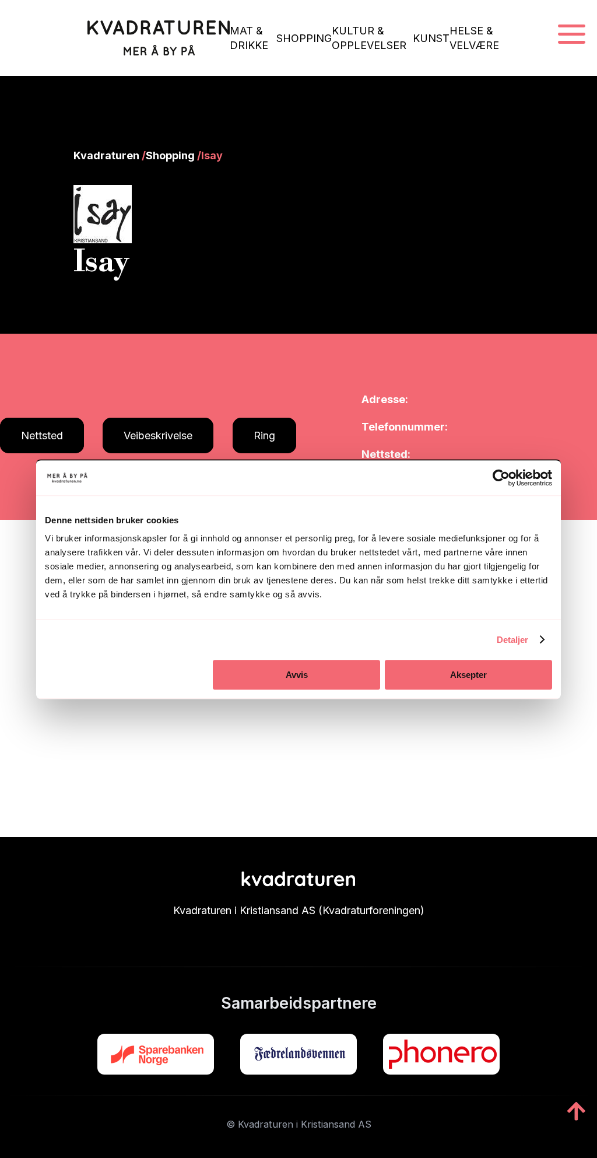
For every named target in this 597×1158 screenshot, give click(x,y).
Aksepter (468, 675)
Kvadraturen (106, 155)
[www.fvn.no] (298, 1054)
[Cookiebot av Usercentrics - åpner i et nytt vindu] (501, 478)
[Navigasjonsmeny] (571, 34)
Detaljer (513, 640)
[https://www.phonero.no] (441, 1054)
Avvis (297, 675)
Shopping (170, 155)
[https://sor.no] (155, 1054)
